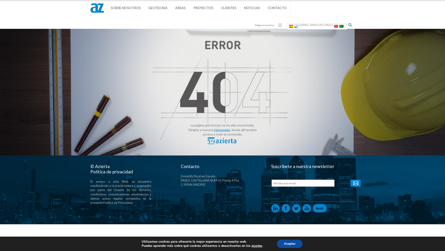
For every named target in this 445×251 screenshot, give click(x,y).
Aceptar (290, 243)
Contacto (277, 8)
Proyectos (203, 8)
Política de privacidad (111, 171)
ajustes (256, 246)
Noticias (252, 8)
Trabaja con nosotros (264, 25)
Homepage (222, 130)
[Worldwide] (280, 25)
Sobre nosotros (126, 8)
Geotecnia (158, 8)
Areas (180, 8)
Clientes (228, 8)
